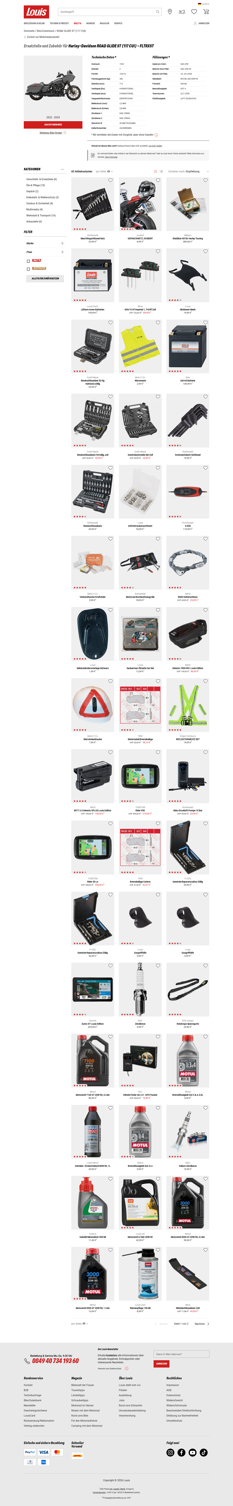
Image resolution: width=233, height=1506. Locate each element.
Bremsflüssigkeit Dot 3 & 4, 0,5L (187, 1095)
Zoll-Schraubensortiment (140, 526)
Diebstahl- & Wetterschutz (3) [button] (42, 197)
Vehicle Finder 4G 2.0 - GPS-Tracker (140, 1095)
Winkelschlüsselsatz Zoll (188, 1308)
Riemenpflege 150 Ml (140, 1308)
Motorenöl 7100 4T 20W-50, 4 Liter (93, 1095)
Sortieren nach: (176, 171)
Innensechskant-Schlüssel (188, 455)
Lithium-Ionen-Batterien (92, 309)
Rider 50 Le (92, 881)
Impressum (172, 1385)
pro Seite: (101, 171)
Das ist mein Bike (53, 124)
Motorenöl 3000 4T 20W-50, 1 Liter (93, 1308)
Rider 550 (140, 810)
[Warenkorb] (206, 11)
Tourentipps (78, 1390)
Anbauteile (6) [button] (34, 221)
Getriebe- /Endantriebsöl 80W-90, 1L (92, 1166)
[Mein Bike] (182, 11)
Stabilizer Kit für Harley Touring (188, 238)
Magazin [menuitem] (104, 23)
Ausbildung (125, 1395)
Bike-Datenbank (32, 1400)
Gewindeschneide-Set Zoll (140, 455)
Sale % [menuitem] (77, 23)
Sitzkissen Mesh (188, 309)
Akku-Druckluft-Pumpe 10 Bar (187, 810)
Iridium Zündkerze (188, 1166)
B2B (26, 1390)
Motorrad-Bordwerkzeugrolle (140, 597)
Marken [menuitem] (90, 23)
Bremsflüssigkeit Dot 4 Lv (140, 1166)
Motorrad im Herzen (82, 1405)
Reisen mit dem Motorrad (85, 1410)
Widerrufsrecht (174, 1400)
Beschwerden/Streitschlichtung (183, 1410)
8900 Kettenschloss (187, 597)
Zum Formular (111, 157)
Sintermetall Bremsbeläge (140, 739)
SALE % (37, 260)
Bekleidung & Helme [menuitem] (34, 23)
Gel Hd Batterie (187, 380)
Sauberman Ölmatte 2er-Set (140, 668)
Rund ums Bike (79, 1415)
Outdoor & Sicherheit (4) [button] (39, 203)
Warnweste (140, 380)
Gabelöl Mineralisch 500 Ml (93, 1237)
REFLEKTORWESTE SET (188, 739)
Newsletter (30, 1405)
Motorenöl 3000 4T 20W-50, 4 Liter (188, 1237)
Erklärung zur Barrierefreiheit (182, 1415)
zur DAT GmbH (155, 146)
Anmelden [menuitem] (203, 23)
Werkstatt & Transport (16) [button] (41, 215)
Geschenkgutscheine (35, 1410)
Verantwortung (127, 1415)
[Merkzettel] (194, 11)
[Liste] (161, 171)
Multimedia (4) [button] (34, 209)
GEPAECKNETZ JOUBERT (140, 238)
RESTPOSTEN (39, 268)
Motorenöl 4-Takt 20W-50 (140, 1237)
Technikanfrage (32, 1395)
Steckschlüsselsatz (92, 526)
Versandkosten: (99, 1492)
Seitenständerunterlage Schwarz (93, 668)
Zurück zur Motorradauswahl (42, 36)
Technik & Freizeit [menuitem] (59, 23)
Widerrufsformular (176, 1405)
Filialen (123, 1390)
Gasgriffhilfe (140, 952)
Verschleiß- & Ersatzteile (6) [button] (41, 179)
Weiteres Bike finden (51, 132)
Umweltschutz (174, 1420)
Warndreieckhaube (93, 739)
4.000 (188, 526)
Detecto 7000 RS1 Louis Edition (187, 668)
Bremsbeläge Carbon (140, 881)
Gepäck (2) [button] (32, 191)
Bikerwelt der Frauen (82, 1385)
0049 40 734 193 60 (55, 1361)
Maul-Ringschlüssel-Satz (93, 238)
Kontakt (28, 1385)
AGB (168, 1390)
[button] (203, 4)
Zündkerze (140, 1024)
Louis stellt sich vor (129, 1385)
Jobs (121, 1400)
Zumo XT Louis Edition (93, 1024)
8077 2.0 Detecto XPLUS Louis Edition (92, 810)
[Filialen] (170, 11)
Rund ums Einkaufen (130, 1405)
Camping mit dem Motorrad (86, 1425)
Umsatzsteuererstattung (132, 1410)
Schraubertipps (79, 1400)
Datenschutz (173, 1395)
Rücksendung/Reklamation (39, 1420)
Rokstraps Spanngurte (188, 1024)
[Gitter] (155, 171)
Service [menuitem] (118, 23)
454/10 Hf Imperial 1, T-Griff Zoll (140, 309)
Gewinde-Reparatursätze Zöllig (188, 881)
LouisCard (29, 1415)
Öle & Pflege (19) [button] (35, 185)
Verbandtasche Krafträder (93, 597)
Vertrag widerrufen (34, 1425)
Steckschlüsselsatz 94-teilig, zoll (92, 455)
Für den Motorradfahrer (84, 1420)
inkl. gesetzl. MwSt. (117, 1489)
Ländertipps (78, 1395)
